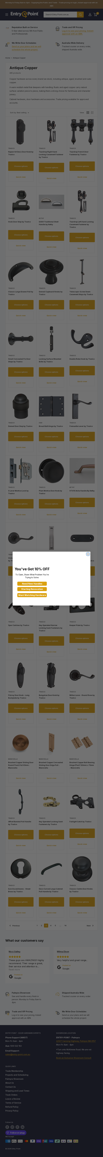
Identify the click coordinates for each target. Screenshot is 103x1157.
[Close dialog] (88, 554)
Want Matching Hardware (32, 595)
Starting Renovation (32, 589)
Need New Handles (32, 583)
